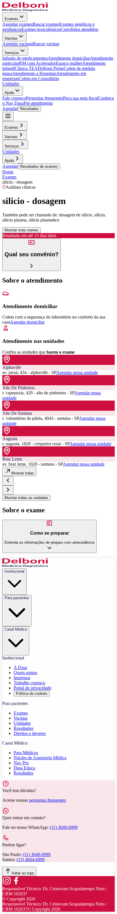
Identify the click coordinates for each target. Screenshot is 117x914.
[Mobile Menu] (8, 116)
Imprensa (22, 677)
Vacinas (11, 38)
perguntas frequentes (47, 800)
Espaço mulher (69, 63)
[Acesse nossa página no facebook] (15, 883)
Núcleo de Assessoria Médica (40, 757)
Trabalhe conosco (29, 682)
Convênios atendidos (79, 29)
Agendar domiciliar (27, 322)
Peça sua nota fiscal (80, 98)
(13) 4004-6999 (30, 859)
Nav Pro (21, 762)
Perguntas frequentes (44, 98)
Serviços (12, 53)
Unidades (10, 83)
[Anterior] (8, 480)
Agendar (10, 108)
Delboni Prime (51, 68)
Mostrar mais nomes (21, 230)
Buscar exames (45, 24)
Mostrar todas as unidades (26, 498)
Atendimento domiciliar (69, 58)
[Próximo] (8, 490)
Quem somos (25, 672)
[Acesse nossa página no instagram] (6, 883)
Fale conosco (14, 98)
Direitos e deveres (30, 733)
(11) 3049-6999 (64, 827)
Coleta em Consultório (39, 78)
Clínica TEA (26, 68)
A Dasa (20, 667)
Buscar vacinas (45, 43)
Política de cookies (31, 693)
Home (7, 171)
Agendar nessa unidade (77, 372)
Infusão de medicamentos (25, 58)
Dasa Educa (24, 767)
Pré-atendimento (38, 103)
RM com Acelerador (37, 63)
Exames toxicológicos (41, 29)
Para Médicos (26, 752)
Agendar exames (17, 24)
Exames (11, 19)
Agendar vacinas (17, 43)
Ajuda (9, 93)
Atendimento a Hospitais (34, 73)
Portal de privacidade (32, 687)
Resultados (29, 109)
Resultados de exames (39, 166)
